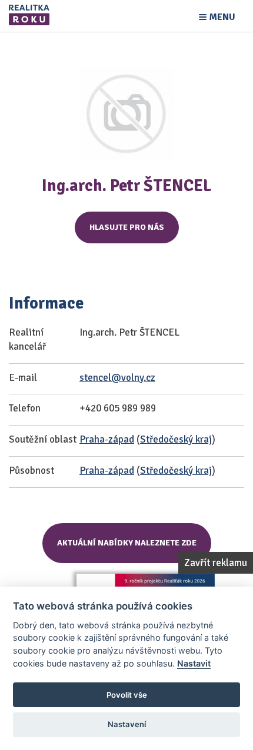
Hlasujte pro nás (126, 227)
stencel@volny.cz (117, 377)
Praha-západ (106, 439)
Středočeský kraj (176, 439)
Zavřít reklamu (215, 563)
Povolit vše (126, 694)
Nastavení (127, 724)
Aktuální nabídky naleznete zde (127, 543)
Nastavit (194, 663)
